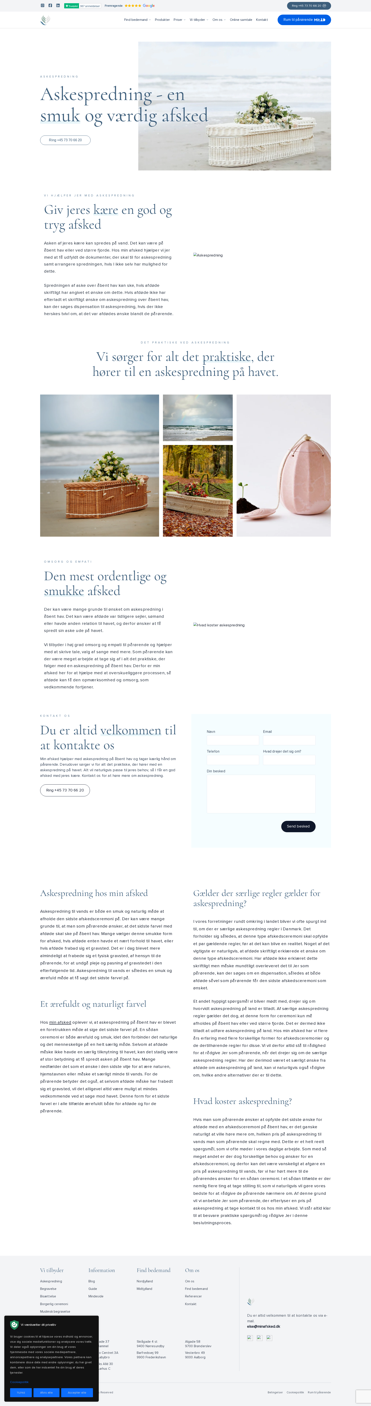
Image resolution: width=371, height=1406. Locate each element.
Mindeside (96, 1296)
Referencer (193, 1296)
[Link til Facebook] (50, 6)
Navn (211, 731)
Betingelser (275, 1392)
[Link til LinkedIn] (58, 6)
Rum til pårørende (298, 19)
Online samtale (241, 20)
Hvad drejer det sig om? (282, 751)
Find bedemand (135, 20)
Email (267, 731)
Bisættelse (48, 1296)
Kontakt (262, 20)
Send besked (298, 826)
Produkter (162, 20)
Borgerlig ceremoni (54, 1304)
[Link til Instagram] (42, 6)
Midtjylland (144, 1289)
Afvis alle (46, 1392)
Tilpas (21, 1392)
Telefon (213, 751)
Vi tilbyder (197, 20)
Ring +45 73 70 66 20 (306, 6)
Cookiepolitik (295, 1392)
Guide (92, 1289)
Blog (91, 1281)
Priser (178, 20)
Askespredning (51, 1281)
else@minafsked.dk (263, 1326)
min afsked (60, 1022)
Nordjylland (145, 1281)
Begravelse (48, 1289)
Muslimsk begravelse (55, 1311)
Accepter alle (77, 1392)
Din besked (216, 771)
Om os (218, 20)
